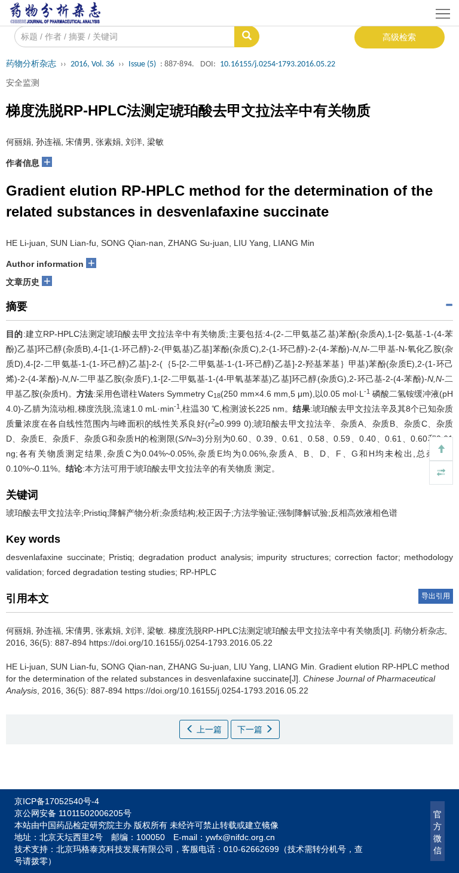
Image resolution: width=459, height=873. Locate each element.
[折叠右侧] (441, 473)
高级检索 (399, 37)
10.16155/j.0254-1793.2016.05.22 (277, 64)
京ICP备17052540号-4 (56, 801)
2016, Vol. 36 (92, 64)
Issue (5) (142, 64)
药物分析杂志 (31, 64)
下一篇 (251, 729)
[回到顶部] (441, 449)
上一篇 (208, 729)
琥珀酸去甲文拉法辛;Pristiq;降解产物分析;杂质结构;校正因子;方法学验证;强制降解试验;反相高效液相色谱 (201, 513)
